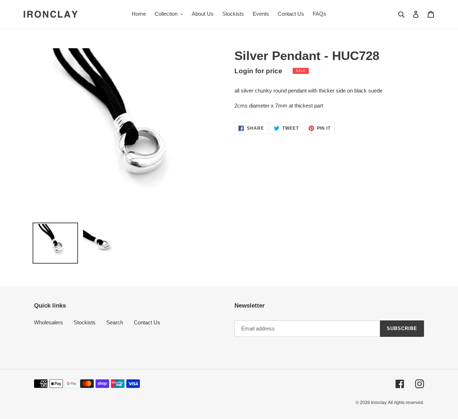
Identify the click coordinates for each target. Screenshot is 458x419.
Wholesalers (48, 322)
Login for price (258, 71)
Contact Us (147, 322)
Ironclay (378, 402)
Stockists (85, 322)
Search (114, 322)
